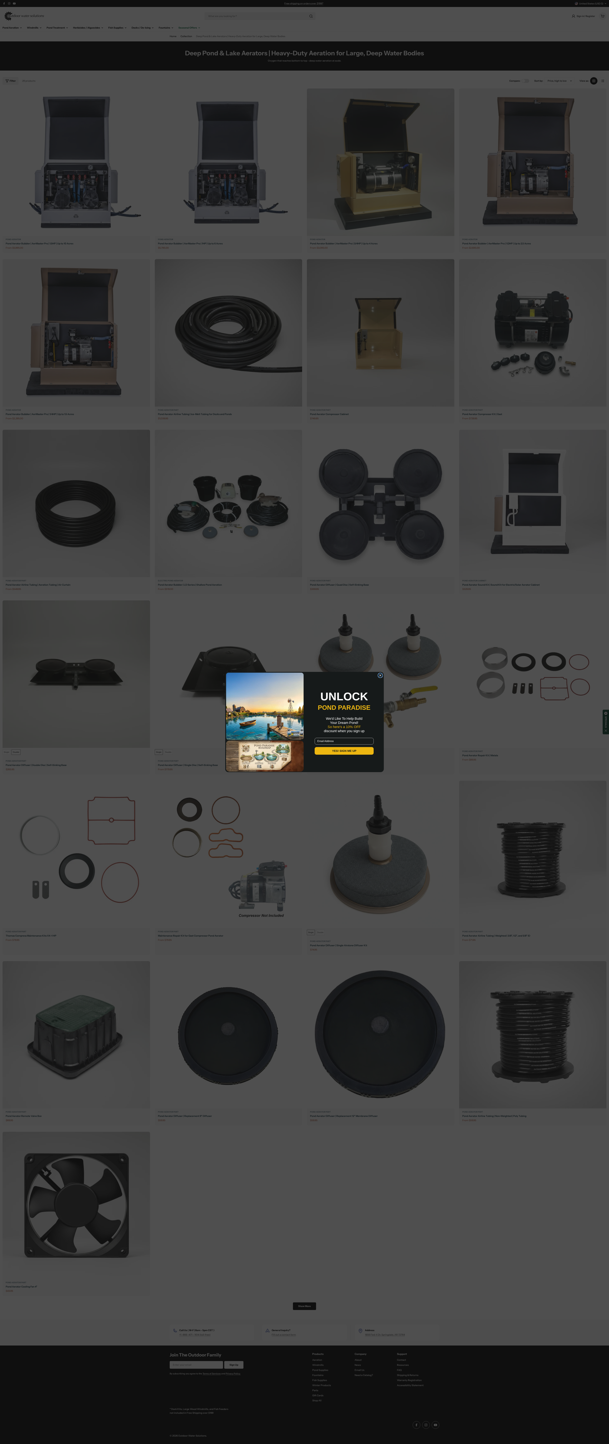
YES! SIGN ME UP (344, 750)
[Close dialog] (380, 675)
